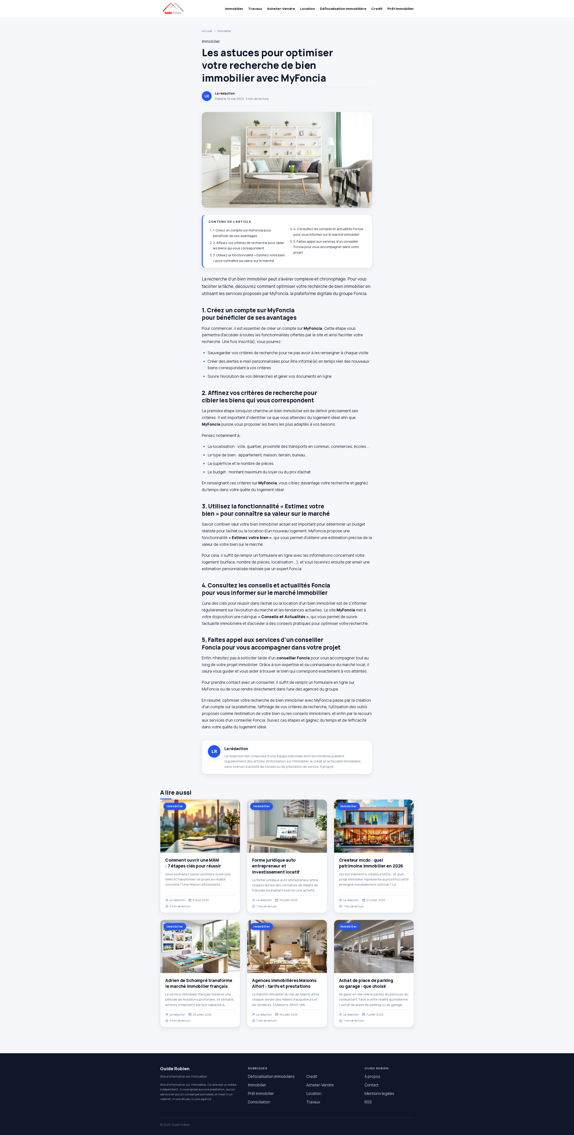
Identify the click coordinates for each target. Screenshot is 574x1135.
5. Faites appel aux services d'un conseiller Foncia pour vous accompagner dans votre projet (326, 247)
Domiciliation (259, 1102)
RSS (368, 1102)
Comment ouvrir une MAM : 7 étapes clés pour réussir (193, 863)
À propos (327, 766)
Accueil (207, 31)
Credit (377, 8)
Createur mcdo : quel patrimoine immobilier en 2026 (371, 863)
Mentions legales (379, 1093)
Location (307, 8)
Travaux (255, 8)
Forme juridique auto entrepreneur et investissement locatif (276, 866)
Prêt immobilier (400, 8)
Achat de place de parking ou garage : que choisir (366, 983)
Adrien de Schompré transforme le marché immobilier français (198, 983)
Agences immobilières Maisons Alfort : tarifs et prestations (284, 983)
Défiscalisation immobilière (343, 8)
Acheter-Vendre (281, 8)
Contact (371, 1085)
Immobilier (234, 8)
